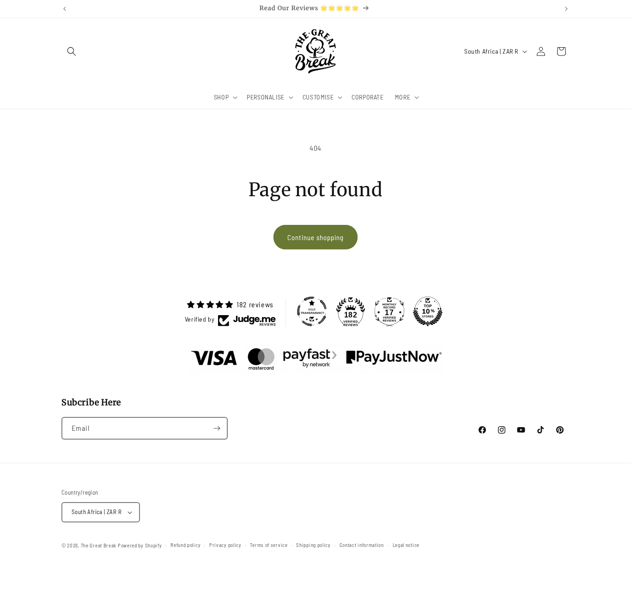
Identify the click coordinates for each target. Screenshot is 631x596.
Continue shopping (315, 237)
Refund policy (185, 545)
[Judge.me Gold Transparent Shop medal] (312, 311)
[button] (71, 51)
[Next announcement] (566, 9)
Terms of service (268, 545)
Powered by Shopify (140, 545)
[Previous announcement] (65, 9)
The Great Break (99, 545)
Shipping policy (313, 545)
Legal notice (406, 545)
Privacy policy (225, 545)
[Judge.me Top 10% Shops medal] (428, 311)
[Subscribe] (216, 428)
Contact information (362, 545)
